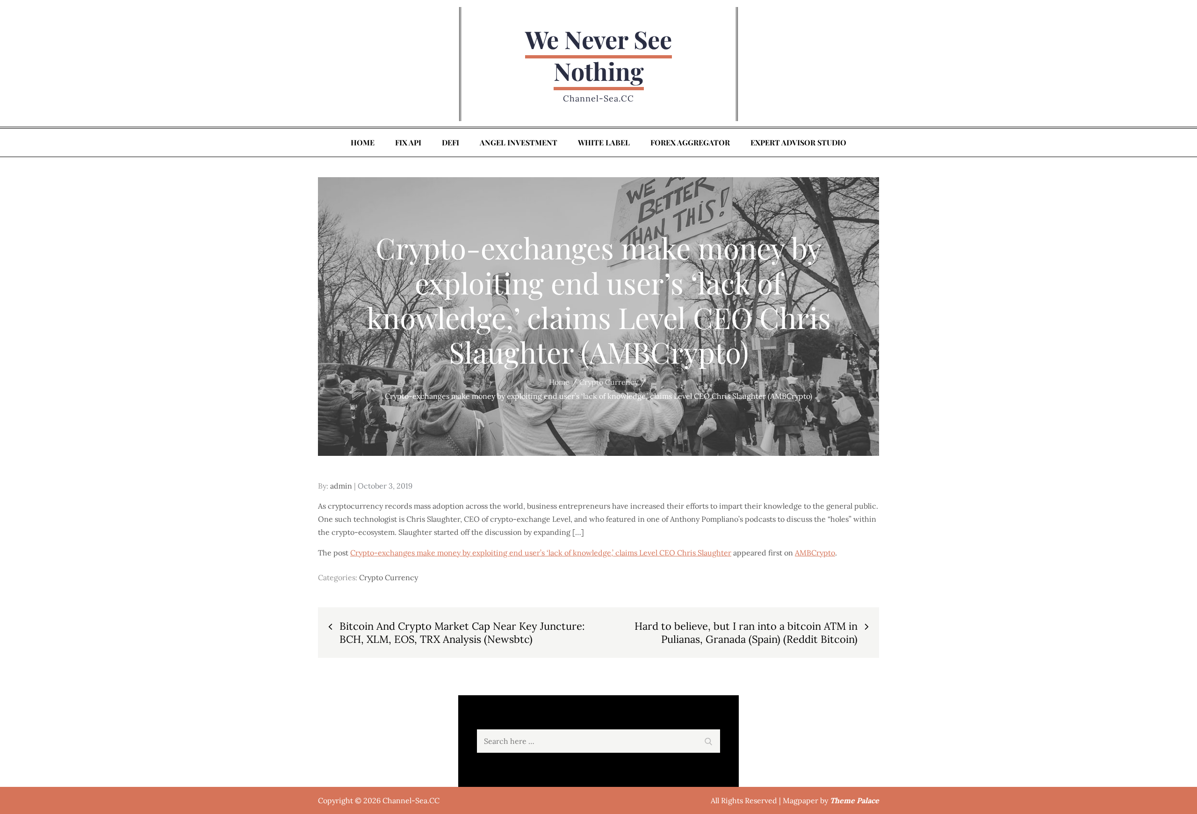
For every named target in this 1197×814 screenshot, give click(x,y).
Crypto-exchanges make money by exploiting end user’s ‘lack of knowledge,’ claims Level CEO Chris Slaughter (540, 552)
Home (363, 142)
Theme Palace (854, 800)
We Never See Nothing (598, 55)
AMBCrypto (815, 552)
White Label (604, 142)
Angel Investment (518, 142)
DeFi (450, 142)
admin (341, 485)
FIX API (408, 142)
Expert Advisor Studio (798, 142)
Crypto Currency (388, 577)
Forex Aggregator (690, 142)
